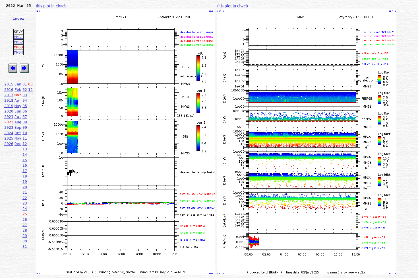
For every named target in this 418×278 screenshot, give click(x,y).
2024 (8, 133)
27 (24, 225)
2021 (8, 117)
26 (24, 219)
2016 (8, 89)
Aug (18, 122)
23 (24, 203)
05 (24, 106)
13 (24, 149)
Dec (18, 144)
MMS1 (18, 37)
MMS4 (18, 52)
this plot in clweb (51, 5)
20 (24, 187)
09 (24, 127)
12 (30, 89)
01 (24, 84)
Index (18, 18)
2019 (8, 106)
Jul (18, 117)
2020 (8, 111)
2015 (8, 84)
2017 (8, 95)
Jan (18, 84)
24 (24, 209)
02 (24, 89)
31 (24, 246)
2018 (8, 100)
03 (24, 95)
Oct (18, 133)
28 (24, 230)
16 (24, 165)
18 (24, 176)
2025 (8, 138)
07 (24, 117)
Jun (18, 111)
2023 (8, 127)
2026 (8, 144)
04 (24, 100)
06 (24, 111)
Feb (18, 89)
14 (24, 154)
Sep (18, 127)
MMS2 (18, 42)
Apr (18, 100)
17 (24, 171)
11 (24, 138)
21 (24, 192)
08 (24, 122)
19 (24, 181)
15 (24, 160)
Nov (18, 138)
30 (24, 241)
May (18, 106)
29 (24, 236)
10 (24, 133)
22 (24, 198)
